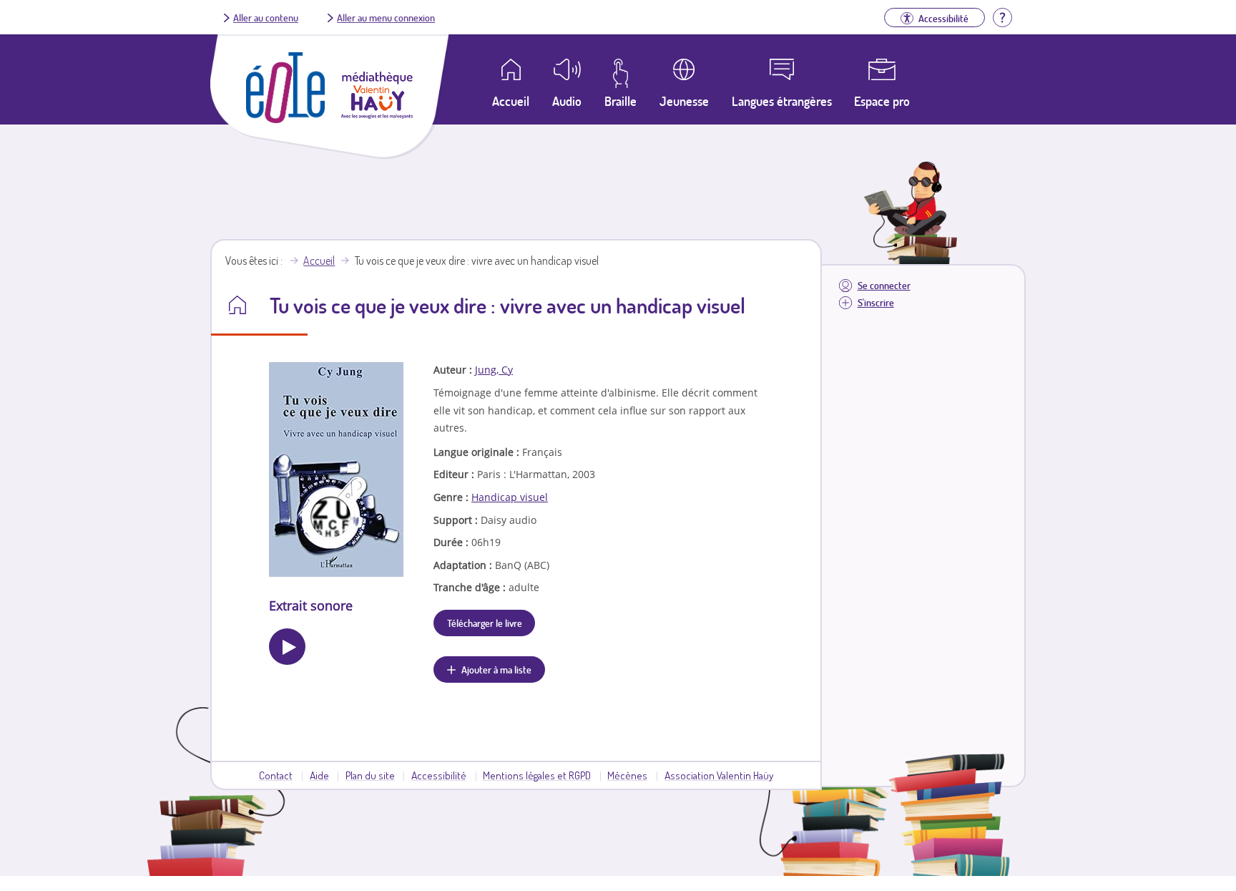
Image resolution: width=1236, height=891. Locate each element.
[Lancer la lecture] (287, 646)
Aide (319, 775)
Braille (620, 101)
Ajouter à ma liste (496, 669)
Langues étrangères (782, 101)
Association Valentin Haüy (718, 775)
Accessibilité (438, 775)
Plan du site (370, 775)
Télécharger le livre (484, 622)
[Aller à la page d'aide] (1002, 16)
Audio (567, 101)
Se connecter (884, 285)
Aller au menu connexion (386, 17)
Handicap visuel (509, 497)
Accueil (319, 260)
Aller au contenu (265, 17)
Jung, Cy (494, 369)
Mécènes (627, 775)
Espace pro (882, 101)
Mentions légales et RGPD (537, 775)
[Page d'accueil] (285, 119)
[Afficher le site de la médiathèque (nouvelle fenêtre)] (377, 114)
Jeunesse (684, 101)
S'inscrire (876, 302)
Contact (276, 775)
